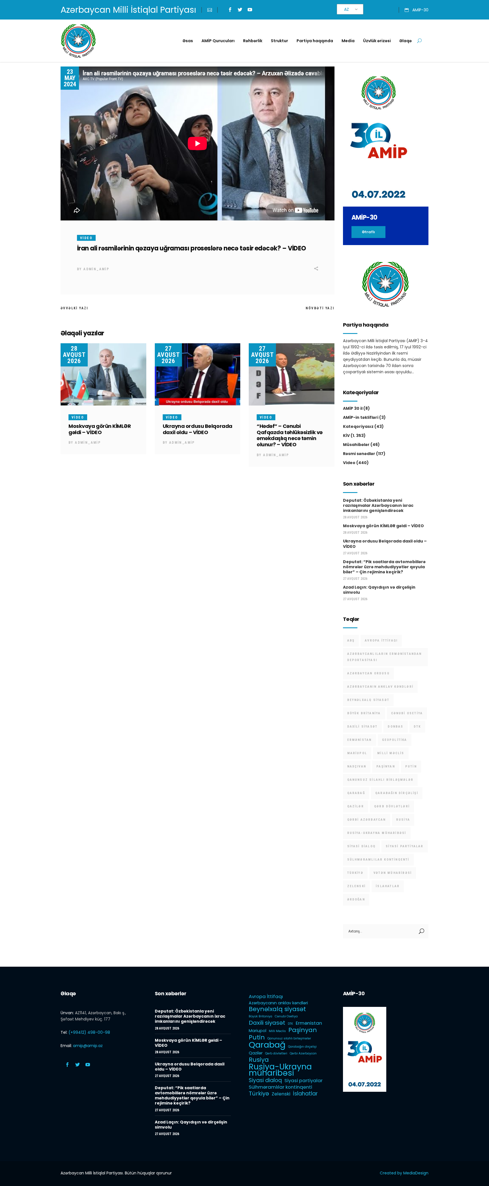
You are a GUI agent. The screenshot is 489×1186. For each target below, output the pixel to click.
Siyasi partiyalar (404, 846)
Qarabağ (356, 793)
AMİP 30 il (353, 408)
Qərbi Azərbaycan (366, 820)
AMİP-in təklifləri (360, 417)
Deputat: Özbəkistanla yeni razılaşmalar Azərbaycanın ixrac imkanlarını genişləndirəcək (378, 505)
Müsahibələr (356, 444)
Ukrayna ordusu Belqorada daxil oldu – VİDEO (197, 429)
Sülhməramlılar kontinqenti (378, 859)
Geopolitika (394, 740)
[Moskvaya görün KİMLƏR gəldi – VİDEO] (103, 374)
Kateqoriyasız (358, 426)
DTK (417, 726)
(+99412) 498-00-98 (89, 1032)
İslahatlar (388, 886)
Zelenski (356, 886)
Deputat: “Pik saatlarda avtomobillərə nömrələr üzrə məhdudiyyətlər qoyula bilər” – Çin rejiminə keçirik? (384, 567)
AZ (346, 9)
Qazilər (355, 806)
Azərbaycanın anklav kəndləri (380, 687)
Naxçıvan (356, 766)
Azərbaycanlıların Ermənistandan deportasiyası (384, 657)
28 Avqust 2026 (74, 354)
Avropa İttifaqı (381, 640)
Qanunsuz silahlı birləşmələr (380, 780)
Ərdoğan (356, 899)
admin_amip (96, 269)
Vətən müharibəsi (393, 873)
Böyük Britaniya (364, 713)
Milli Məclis (390, 753)
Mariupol (357, 753)
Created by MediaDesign (404, 1173)
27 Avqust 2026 (168, 354)
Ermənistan (359, 740)
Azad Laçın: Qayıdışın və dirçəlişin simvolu (379, 589)
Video (86, 238)
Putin (411, 766)
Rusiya (403, 820)
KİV (346, 435)
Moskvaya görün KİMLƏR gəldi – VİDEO (99, 429)
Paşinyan (385, 766)
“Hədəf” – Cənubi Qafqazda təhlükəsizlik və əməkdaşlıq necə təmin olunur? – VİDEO (290, 435)
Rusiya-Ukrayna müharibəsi (376, 833)
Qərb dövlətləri (392, 806)
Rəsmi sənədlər (359, 453)
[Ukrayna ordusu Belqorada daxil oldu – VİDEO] (198, 374)
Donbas (395, 726)
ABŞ (351, 640)
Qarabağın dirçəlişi (396, 793)
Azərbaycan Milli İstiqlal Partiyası (128, 10)
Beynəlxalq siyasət (368, 700)
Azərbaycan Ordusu (368, 673)
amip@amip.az (88, 1045)
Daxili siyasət (362, 726)
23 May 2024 (70, 78)
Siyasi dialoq (361, 846)
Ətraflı (368, 232)
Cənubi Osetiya (407, 713)
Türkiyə (355, 873)
